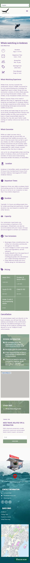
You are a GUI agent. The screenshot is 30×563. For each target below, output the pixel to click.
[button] (27, 10)
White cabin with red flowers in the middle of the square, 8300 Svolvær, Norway (15, 482)
